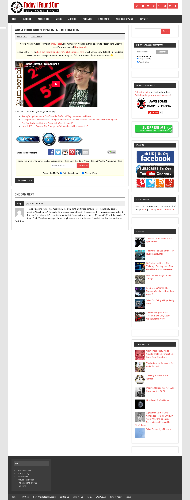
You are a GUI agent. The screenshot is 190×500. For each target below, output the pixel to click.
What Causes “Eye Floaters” (158, 429)
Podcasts (87, 19)
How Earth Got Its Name (157, 400)
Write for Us (44, 19)
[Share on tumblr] (78, 152)
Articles (72, 19)
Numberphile (80, 47)
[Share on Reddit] (65, 152)
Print (144, 209)
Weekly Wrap (91, 173)
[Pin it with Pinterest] (72, 152)
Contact (144, 19)
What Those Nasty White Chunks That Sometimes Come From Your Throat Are (160, 354)
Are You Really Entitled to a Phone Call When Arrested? (47, 123)
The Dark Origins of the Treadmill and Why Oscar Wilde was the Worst (158, 315)
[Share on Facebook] (51, 152)
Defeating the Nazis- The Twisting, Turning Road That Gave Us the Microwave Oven (159, 266)
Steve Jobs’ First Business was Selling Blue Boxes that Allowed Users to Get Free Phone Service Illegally (69, 119)
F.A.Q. (89, 497)
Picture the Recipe (25, 480)
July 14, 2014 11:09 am (34, 203)
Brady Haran (56, 44)
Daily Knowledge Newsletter (44, 497)
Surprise (27, 19)
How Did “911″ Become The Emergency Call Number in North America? (55, 126)
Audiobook (169, 209)
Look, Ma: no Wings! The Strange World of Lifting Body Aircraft (160, 291)
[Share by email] (85, 152)
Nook (159, 209)
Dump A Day (23, 473)
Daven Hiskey (36, 37)
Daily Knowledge (70, 173)
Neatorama (22, 476)
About (128, 497)
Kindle (152, 209)
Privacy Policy (115, 497)
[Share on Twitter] (58, 152)
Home (14, 19)
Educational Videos (24, 180)
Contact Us (64, 497)
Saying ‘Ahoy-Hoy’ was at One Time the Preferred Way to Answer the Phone (56, 116)
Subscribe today (142, 92)
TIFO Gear (25, 497)
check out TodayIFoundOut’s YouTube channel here (60, 52)
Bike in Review (24, 470)
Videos (59, 19)
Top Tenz (21, 486)
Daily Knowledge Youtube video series (152, 95)
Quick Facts (103, 19)
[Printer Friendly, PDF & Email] (112, 153)
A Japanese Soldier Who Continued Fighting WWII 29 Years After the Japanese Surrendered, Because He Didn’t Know (154, 419)
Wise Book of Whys (124, 19)
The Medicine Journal (27, 483)
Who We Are (101, 497)
